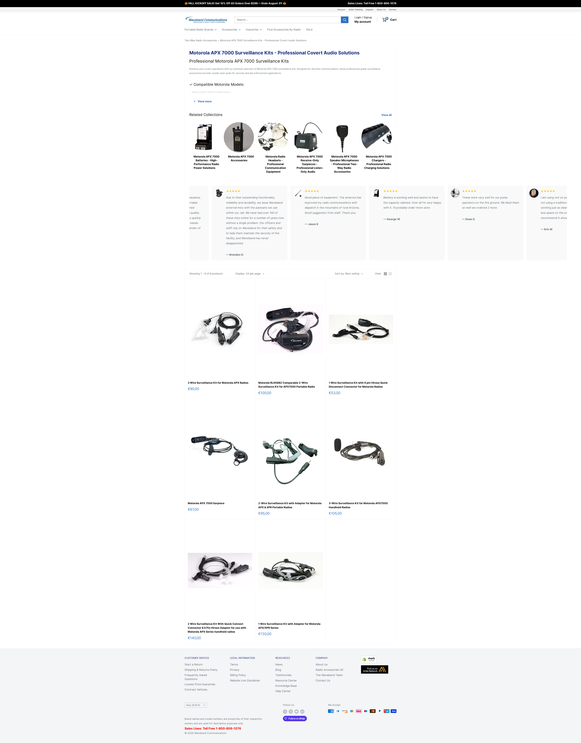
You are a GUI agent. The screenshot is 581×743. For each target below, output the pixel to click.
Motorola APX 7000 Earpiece (206, 503)
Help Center (283, 691)
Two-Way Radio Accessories (201, 40)
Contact (392, 9)
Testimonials (283, 675)
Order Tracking (356, 9)
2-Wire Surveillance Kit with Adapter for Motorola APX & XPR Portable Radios (290, 505)
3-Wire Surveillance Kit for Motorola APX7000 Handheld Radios (358, 505)
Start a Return (194, 664)
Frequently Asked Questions (196, 676)
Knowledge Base (286, 685)
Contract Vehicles (196, 689)
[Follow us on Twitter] (291, 711)
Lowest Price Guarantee (200, 684)
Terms (234, 664)
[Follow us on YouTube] (296, 711)
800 (222, 728)
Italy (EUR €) (193, 705)
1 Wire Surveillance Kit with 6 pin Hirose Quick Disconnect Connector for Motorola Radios (358, 384)
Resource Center (286, 680)
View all (386, 115)
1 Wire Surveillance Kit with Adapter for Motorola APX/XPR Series (289, 625)
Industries (252, 29)
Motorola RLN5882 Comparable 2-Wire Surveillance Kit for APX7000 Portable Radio (286, 384)
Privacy (234, 669)
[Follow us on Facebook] (285, 711)
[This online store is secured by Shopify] (368, 658)
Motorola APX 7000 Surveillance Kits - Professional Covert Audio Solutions (263, 40)
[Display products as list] (390, 273)
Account (341, 9)
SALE (309, 29)
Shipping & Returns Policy (201, 669)
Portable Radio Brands (199, 29)
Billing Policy (238, 675)
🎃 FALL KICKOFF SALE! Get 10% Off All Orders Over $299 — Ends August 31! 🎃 (235, 3)
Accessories (229, 29)
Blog (278, 669)
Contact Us (323, 680)
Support (369, 9)
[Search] (344, 19)
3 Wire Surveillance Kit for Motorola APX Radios (218, 382)
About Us (381, 9)
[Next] (391, 144)
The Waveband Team (329, 675)
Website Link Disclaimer (245, 680)
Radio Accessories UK (329, 669)
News (279, 664)
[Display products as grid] (385, 273)
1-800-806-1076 (385, 3)
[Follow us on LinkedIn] (302, 711)
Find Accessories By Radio (284, 29)
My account (363, 21)
